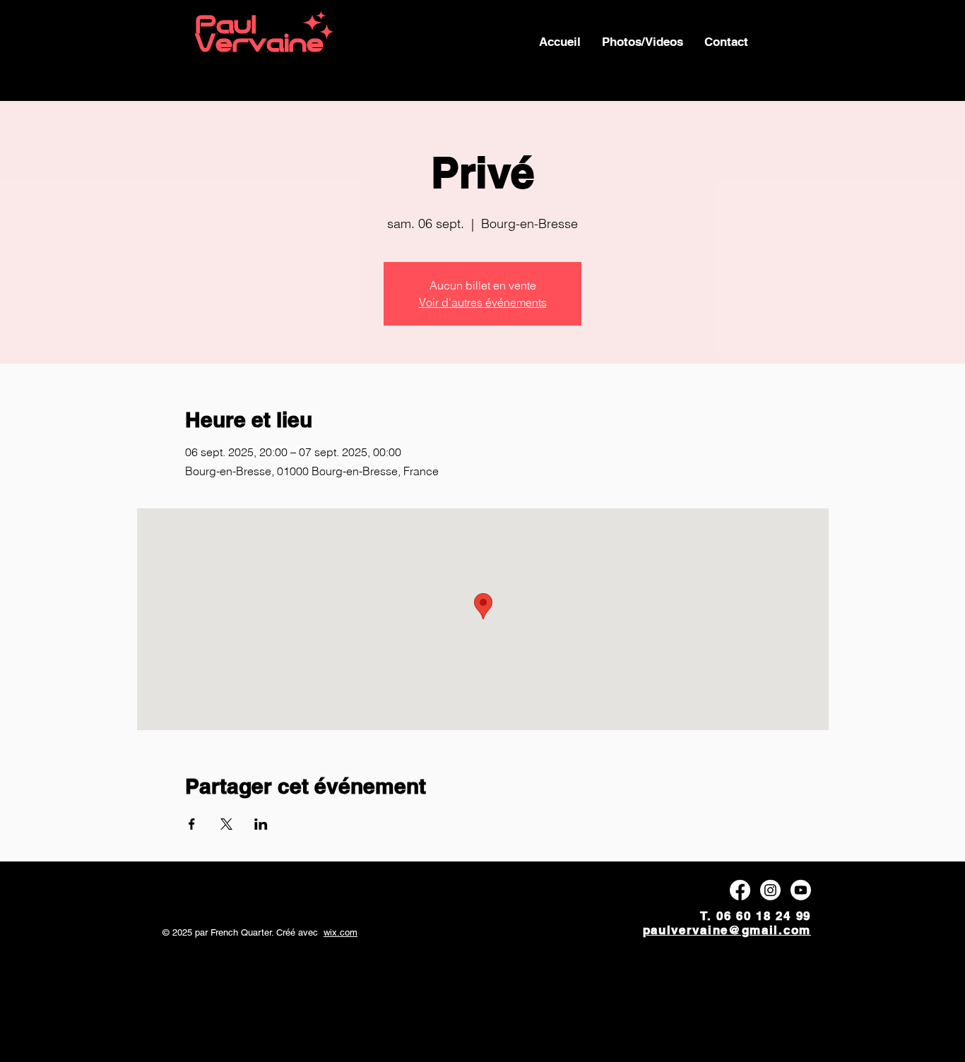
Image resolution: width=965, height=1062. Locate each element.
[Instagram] (770, 890)
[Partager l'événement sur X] (226, 824)
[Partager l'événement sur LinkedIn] (261, 824)
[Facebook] (740, 890)
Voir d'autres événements (483, 302)
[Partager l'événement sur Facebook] (192, 824)
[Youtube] (801, 890)
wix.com (340, 932)
